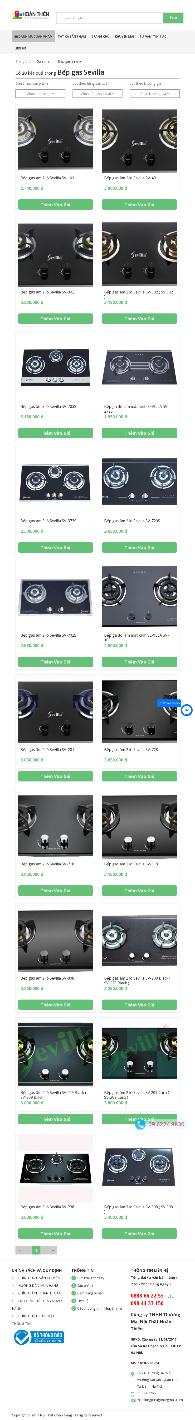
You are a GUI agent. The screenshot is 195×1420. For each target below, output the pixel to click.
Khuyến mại (124, 36)
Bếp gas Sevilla (69, 61)
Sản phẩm (45, 61)
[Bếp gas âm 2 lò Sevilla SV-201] (55, 711)
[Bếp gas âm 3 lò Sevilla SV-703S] (55, 368)
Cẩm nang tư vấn (90, 1293)
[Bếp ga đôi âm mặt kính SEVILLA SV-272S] (139, 368)
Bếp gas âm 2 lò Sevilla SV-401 (131, 178)
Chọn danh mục (39, 93)
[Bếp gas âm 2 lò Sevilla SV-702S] (55, 597)
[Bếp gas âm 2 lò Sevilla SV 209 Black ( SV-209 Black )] (55, 1054)
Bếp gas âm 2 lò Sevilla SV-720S (132, 520)
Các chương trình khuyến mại (99, 1308)
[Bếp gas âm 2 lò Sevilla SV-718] (55, 825)
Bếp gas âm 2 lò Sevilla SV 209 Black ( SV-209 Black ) (53, 1095)
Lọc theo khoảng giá (145, 83)
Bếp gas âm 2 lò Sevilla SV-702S (48, 635)
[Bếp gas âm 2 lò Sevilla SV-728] (139, 711)
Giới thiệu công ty (90, 1278)
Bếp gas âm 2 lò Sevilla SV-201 (47, 749)
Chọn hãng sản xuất (96, 93)
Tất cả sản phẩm (72, 36)
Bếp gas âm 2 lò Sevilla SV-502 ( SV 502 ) (138, 294)
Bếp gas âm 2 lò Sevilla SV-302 (47, 292)
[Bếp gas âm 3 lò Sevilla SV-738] (55, 1168)
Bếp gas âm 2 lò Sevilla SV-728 (131, 749)
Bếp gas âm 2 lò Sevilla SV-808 (47, 978)
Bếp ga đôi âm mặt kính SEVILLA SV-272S (136, 409)
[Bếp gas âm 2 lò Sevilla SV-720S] (139, 482)
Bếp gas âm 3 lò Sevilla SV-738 (47, 1207)
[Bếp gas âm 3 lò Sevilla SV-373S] (55, 482)
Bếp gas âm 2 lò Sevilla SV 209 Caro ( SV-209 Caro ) (136, 1095)
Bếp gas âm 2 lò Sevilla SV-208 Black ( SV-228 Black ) (137, 981)
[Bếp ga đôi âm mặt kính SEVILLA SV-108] (139, 597)
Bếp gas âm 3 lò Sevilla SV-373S (48, 520)
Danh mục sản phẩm (35, 36)
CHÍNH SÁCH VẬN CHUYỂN (38, 1278)
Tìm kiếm (173, 19)
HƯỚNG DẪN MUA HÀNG (37, 1285)
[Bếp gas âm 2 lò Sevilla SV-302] (55, 254)
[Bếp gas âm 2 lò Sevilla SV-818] (139, 825)
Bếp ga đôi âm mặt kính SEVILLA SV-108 (136, 638)
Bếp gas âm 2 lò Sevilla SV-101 (47, 178)
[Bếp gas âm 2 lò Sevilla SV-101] (55, 139)
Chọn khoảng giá (153, 93)
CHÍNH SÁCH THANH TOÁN (39, 1293)
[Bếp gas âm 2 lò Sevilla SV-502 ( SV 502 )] (139, 254)
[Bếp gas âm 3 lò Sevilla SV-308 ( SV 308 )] (139, 1168)
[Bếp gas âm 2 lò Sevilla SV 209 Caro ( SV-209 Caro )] (139, 1054)
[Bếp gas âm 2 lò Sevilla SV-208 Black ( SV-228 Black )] (139, 940)
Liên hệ (20, 48)
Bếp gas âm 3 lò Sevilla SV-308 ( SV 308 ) (138, 1209)
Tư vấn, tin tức (152, 36)
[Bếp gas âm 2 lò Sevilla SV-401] (139, 139)
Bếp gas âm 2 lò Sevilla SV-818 (131, 864)
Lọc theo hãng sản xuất (91, 83)
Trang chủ (100, 36)
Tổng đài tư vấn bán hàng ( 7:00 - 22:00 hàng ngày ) (154, 1280)
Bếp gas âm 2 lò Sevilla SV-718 (47, 864)
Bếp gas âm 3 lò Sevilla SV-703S (48, 406)
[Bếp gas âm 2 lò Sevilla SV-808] (55, 940)
